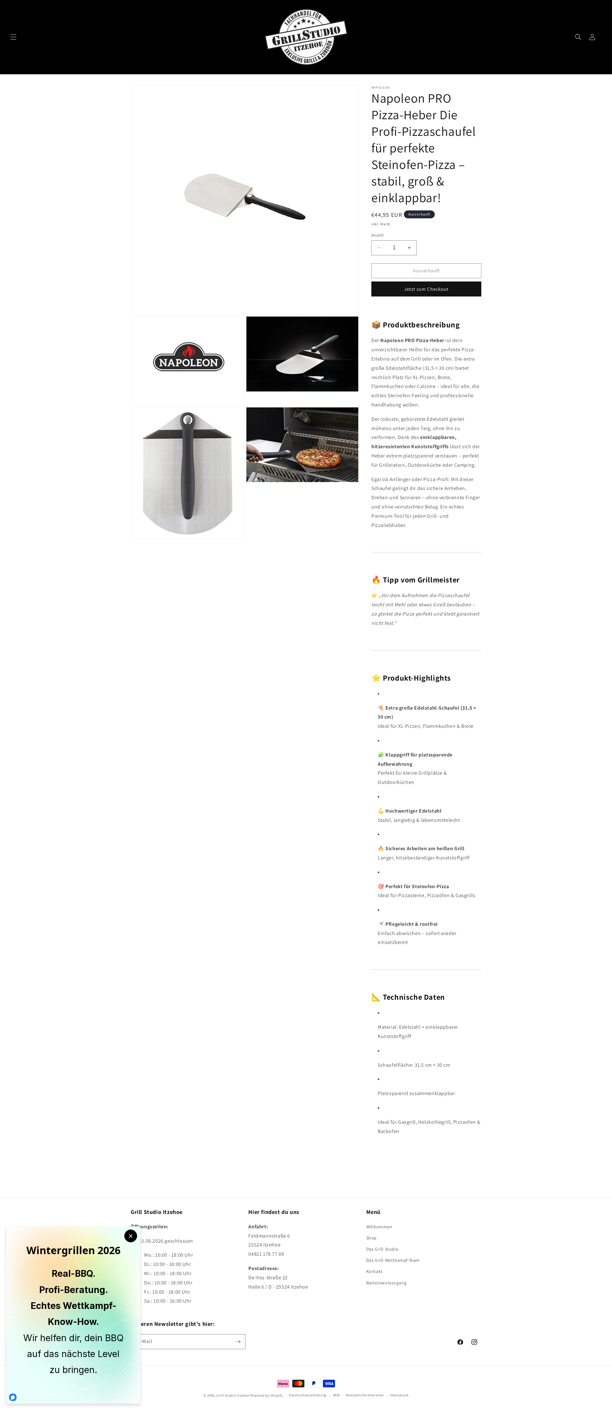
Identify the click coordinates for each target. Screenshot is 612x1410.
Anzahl (377, 235)
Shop (371, 1237)
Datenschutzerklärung (308, 1395)
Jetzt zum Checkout (426, 289)
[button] (13, 37)
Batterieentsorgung (386, 1282)
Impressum (399, 1395)
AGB (336, 1395)
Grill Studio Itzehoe (232, 1395)
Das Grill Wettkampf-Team (393, 1260)
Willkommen (379, 1226)
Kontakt (374, 1271)
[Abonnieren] (238, 1341)
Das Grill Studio (382, 1249)
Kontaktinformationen (365, 1395)
